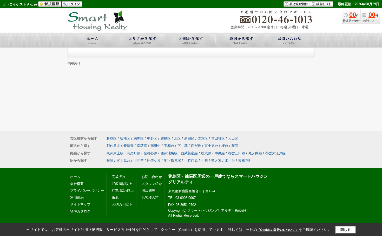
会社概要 (77, 184)
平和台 (169, 146)
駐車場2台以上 (123, 190)
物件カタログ (80, 211)
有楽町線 (133, 153)
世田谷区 (218, 138)
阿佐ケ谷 (154, 160)
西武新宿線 (189, 153)
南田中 (155, 146)
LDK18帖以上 (122, 184)
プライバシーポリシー (87, 190)
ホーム (75, 177)
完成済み (118, 177)
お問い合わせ (152, 177)
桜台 (224, 146)
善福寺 (128, 146)
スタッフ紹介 (152, 184)
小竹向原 (191, 160)
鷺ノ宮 (216, 160)
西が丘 (196, 146)
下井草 (182, 146)
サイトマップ (80, 204)
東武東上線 (115, 153)
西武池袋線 (169, 153)
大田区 (233, 138)
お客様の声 (150, 197)
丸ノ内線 (255, 153)
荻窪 (235, 146)
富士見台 (211, 146)
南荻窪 (142, 146)
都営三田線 (236, 153)
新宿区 (189, 138)
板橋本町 (245, 160)
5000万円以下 (122, 204)
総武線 (206, 153)
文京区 (203, 138)
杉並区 (112, 138)
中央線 (220, 153)
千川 (204, 160)
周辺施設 (148, 190)
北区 (177, 138)
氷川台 (230, 160)
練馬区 (139, 138)
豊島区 (166, 138)
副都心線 (150, 153)
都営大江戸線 (275, 153)
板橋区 (125, 138)
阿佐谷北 (113, 146)
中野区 (152, 138)
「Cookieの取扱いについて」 (278, 230)
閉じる (345, 230)
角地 (115, 197)
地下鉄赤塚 (172, 160)
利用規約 (77, 197)
